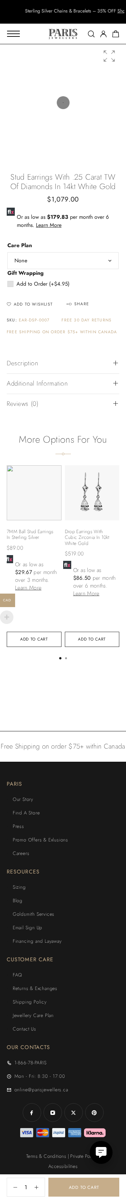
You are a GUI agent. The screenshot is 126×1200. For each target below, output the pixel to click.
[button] (57, 17)
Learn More (48, 225)
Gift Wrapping (25, 273)
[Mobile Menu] (13, 34)
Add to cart (84, 1187)
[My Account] (103, 33)
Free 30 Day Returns (86, 320)
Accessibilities (63, 1166)
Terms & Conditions (46, 1156)
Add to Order (43, 284)
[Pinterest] (94, 1112)
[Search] (91, 33)
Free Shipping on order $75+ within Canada (62, 332)
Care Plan (19, 245)
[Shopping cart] (115, 35)
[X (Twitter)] (73, 1112)
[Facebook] (32, 1112)
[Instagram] (52, 1112)
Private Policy (83, 1156)
